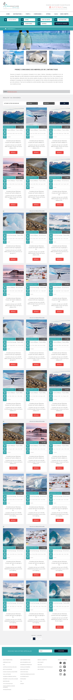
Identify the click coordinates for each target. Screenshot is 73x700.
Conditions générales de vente (27, 674)
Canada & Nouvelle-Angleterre (10, 671)
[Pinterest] (64, 670)
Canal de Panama (7, 674)
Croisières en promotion (26, 664)
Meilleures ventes (24, 669)
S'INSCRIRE (61, 651)
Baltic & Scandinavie (7, 669)
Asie (4, 664)
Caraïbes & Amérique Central (9, 676)
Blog (56, 14)
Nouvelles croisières (25, 667)
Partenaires (23, 678)
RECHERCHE (61, 23)
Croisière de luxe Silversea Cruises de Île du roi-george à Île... (13, 508)
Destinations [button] (17, 14)
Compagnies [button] (38, 14)
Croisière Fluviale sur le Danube (10, 678)
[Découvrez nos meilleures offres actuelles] (36, 211)
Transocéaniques (7, 689)
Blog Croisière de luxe (25, 662)
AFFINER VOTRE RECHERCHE (11, 103)
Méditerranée (6, 681)
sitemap (22, 683)
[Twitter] (64, 666)
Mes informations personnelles (45, 667)
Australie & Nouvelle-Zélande (10, 667)
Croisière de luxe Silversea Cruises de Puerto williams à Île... (59, 193)
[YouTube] (64, 674)
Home (8, 14)
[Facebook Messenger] (60, 662)
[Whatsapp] (60, 666)
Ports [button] (28, 14)
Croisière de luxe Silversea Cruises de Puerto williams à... (13, 141)
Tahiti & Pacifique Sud (8, 683)
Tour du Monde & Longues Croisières (9, 686)
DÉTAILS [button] (13, 152)
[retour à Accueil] (5, 28)
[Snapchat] (60, 670)
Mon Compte (64, 14)
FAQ (21, 681)
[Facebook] (64, 663)
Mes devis (40, 664)
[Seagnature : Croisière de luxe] (19, 5)
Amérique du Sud (7, 662)
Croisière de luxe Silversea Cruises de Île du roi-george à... (13, 246)
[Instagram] (60, 674)
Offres (48, 14)
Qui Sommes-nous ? (24, 676)
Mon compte (40, 662)
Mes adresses (41, 669)
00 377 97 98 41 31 (57, 7)
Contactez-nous (24, 671)
